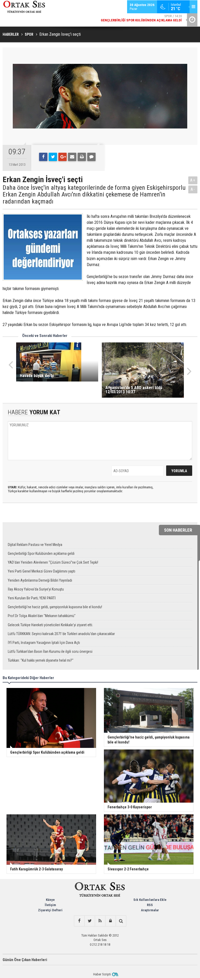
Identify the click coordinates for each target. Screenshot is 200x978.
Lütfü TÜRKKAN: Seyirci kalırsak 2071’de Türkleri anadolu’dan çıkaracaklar (61, 634)
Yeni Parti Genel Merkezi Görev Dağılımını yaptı (41, 571)
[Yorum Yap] (91, 157)
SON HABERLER (178, 530)
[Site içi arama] (121, 920)
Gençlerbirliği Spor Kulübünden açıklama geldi (41, 553)
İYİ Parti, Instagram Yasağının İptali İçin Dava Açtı (44, 643)
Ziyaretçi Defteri (50, 910)
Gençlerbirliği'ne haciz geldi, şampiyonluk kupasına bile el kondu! (55, 607)
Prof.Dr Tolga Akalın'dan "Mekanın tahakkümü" (42, 616)
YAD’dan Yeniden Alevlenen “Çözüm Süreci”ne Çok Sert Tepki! (53, 562)
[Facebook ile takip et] (79, 920)
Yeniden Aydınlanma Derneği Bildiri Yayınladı (40, 580)
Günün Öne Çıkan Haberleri (25, 959)
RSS (150, 905)
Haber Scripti (102, 974)
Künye (50, 900)
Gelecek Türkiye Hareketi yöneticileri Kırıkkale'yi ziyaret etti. (50, 625)
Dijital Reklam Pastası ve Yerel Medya (35, 545)
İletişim (50, 905)
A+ (193, 180)
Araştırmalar (150, 910)
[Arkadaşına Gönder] (72, 157)
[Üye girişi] (110, 920)
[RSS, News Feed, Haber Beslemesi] (100, 920)
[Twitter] (53, 157)
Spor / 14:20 (141, 18)
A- (193, 189)
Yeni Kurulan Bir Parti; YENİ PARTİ (32, 598)
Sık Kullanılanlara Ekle (149, 900)
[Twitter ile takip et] (89, 920)
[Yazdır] (82, 157)
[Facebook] (43, 157)
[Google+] (62, 157)
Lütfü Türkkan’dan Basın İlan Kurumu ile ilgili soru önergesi (50, 651)
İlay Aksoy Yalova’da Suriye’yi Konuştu (36, 589)
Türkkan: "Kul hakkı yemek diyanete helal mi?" (40, 660)
